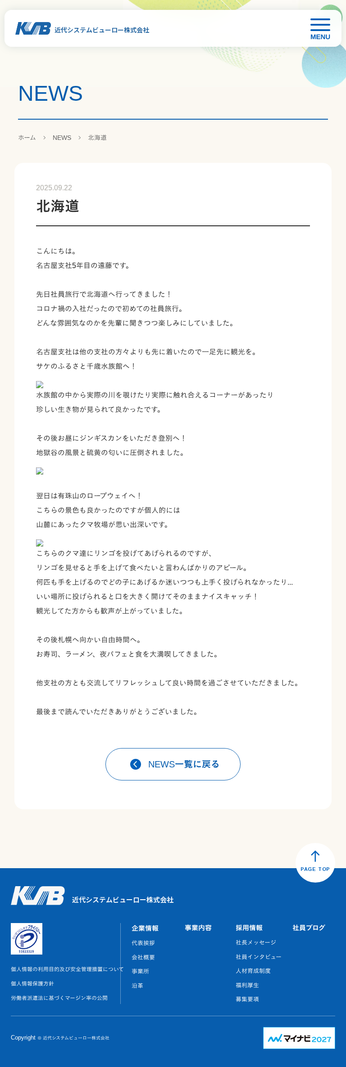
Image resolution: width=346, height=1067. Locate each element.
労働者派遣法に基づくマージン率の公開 (59, 998)
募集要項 (247, 999)
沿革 (137, 986)
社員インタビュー (259, 957)
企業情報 (145, 928)
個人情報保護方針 (32, 984)
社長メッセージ (256, 942)
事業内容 (198, 928)
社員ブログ (308, 928)
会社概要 (143, 957)
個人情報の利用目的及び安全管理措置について (67, 969)
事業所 (140, 971)
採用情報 (249, 928)
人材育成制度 (253, 971)
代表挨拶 (143, 943)
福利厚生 (247, 985)
